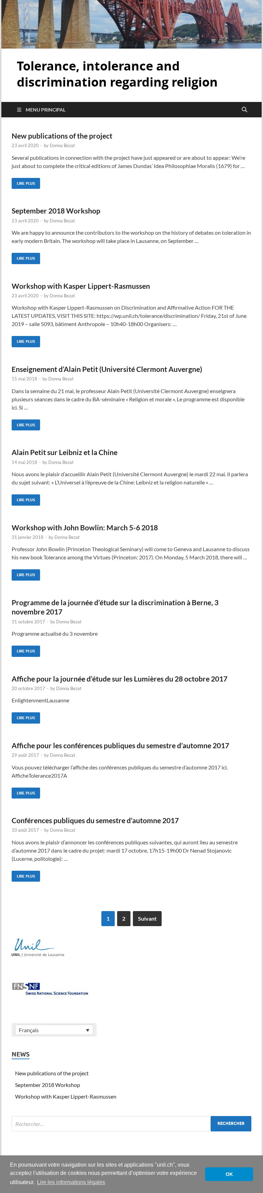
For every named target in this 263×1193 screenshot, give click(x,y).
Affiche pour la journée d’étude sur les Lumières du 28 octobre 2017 (119, 678)
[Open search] (244, 110)
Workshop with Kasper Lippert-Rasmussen (81, 286)
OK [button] (229, 1174)
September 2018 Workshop (56, 210)
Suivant (147, 918)
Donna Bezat (62, 145)
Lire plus (23, 182)
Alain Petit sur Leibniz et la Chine (64, 452)
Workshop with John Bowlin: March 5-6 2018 (85, 527)
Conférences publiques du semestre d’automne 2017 (95, 820)
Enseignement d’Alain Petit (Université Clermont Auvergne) (107, 369)
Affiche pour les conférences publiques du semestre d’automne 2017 (120, 745)
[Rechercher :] (131, 1123)
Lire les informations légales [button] (71, 1182)
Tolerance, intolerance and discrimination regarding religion (117, 73)
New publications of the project (62, 135)
